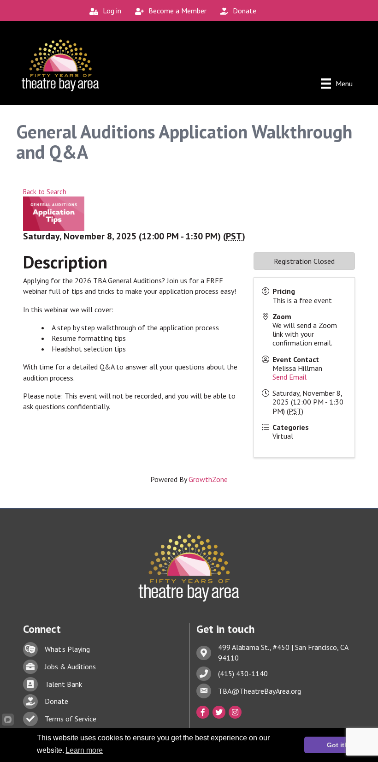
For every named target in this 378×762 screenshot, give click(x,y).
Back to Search (44, 191)
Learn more (84, 750)
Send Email (289, 376)
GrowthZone (208, 479)
